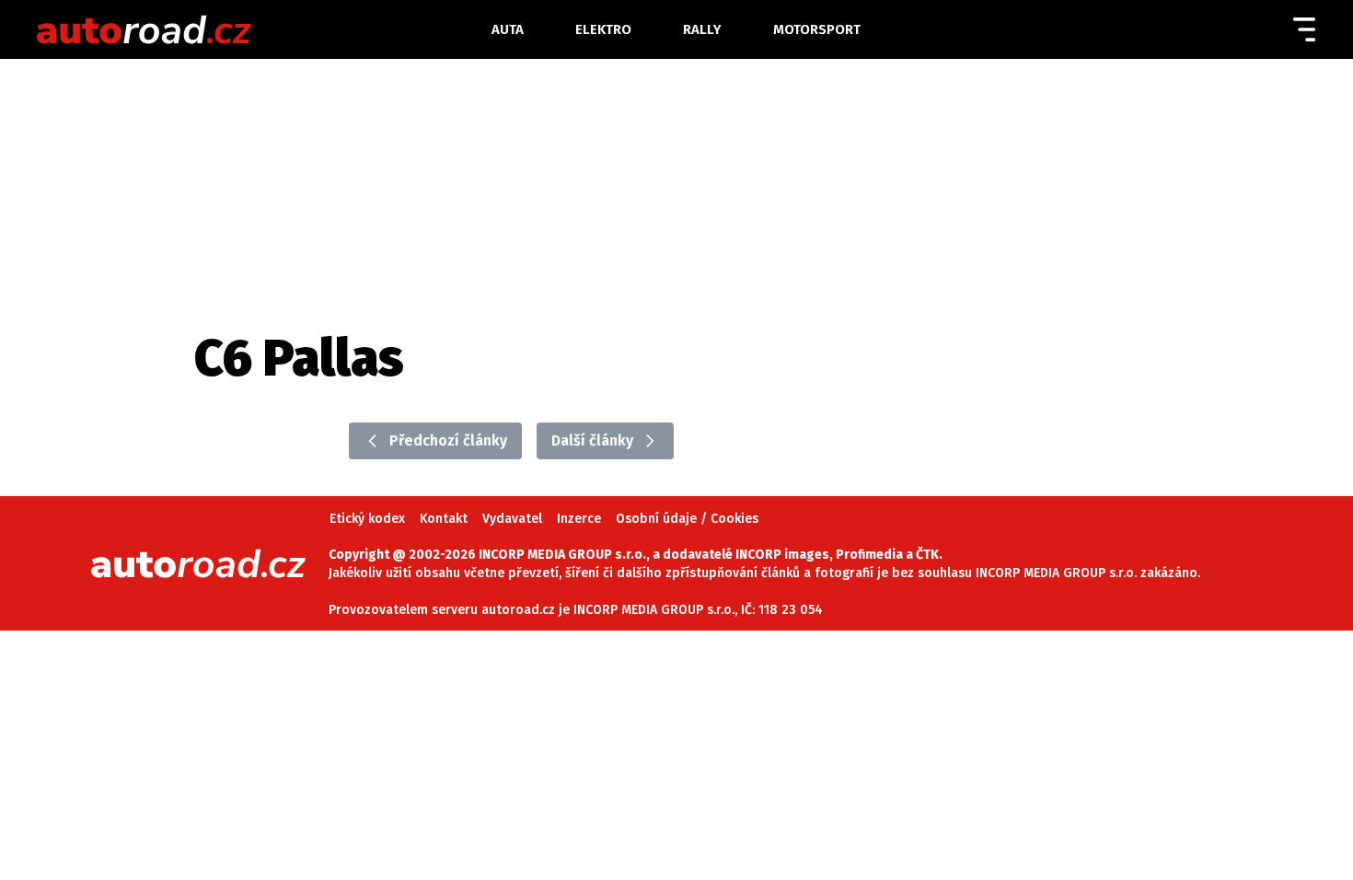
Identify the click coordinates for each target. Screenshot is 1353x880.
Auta (507, 29)
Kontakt (444, 519)
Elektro (603, 29)
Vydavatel (512, 519)
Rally (702, 29)
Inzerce (579, 519)
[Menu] (1304, 29)
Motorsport (817, 29)
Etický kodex (367, 519)
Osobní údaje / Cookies (687, 519)
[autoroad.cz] (250, 29)
